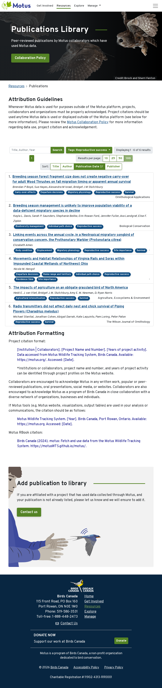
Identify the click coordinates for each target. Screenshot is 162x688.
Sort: (45, 166)
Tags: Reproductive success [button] (88, 150)
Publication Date (88, 166)
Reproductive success (108, 192)
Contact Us (69, 623)
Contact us (29, 512)
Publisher (113, 166)
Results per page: (89, 158)
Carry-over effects (25, 192)
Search (57, 150)
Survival (129, 192)
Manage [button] (93, 6)
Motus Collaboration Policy (87, 122)
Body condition (24, 250)
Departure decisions (51, 192)
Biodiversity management (30, 226)
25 (113, 158)
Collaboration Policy (30, 58)
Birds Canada (59, 668)
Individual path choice (60, 226)
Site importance (123, 250)
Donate (121, 641)
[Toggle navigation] (155, 6)
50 (120, 158)
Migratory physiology (79, 192)
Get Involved (45, 6)
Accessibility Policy (86, 668)
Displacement (44, 250)
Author (67, 166)
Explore (79, 6)
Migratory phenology (68, 250)
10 (106, 158)
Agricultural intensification (30, 298)
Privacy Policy (113, 668)
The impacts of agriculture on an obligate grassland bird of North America (70, 288)
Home (89, 596)
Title (55, 166)
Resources (64, 6)
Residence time (24, 279)
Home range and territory (57, 274)
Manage (90, 617)
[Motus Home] (16, 6)
